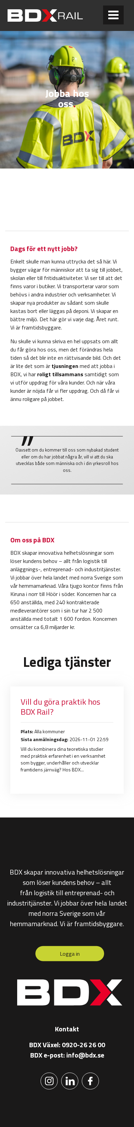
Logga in (70, 953)
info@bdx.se (85, 1055)
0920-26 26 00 (83, 1044)
